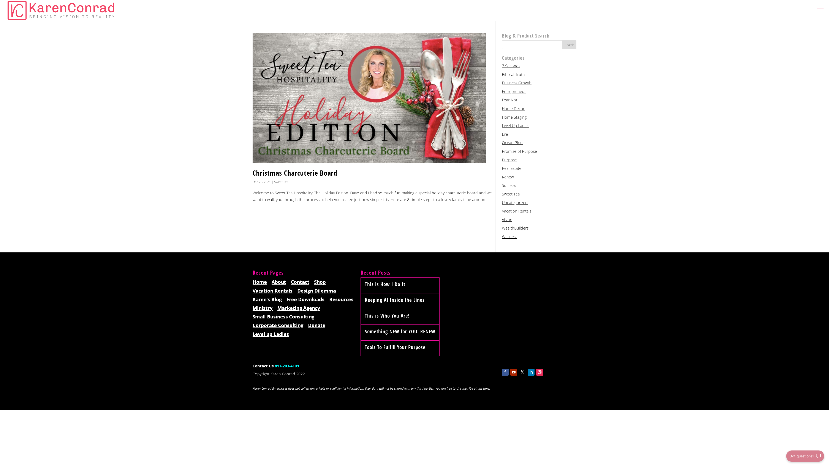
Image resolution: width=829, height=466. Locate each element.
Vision (507, 219)
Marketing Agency (298, 308)
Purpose (509, 159)
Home (260, 282)
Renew (508, 176)
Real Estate (511, 168)
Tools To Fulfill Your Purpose (395, 347)
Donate (316, 325)
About (279, 282)
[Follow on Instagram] (539, 372)
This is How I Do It (385, 284)
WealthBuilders (515, 228)
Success (509, 185)
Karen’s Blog (267, 299)
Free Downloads (305, 299)
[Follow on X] (522, 372)
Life (505, 134)
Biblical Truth (513, 74)
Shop (320, 282)
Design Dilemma (316, 291)
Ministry (263, 308)
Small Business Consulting (283, 317)
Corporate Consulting (278, 325)
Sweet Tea (281, 182)
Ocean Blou (512, 142)
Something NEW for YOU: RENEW (400, 331)
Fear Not (509, 99)
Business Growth (517, 82)
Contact (300, 282)
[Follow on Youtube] (513, 372)
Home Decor (513, 108)
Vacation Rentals (516, 211)
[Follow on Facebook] (505, 372)
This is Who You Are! (387, 315)
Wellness (509, 236)
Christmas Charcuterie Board (295, 173)
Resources (341, 299)
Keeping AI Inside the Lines (395, 299)
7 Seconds (511, 65)
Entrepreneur (514, 91)
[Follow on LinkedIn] (531, 372)
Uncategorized (515, 202)
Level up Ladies (271, 334)
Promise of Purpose (519, 151)
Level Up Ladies (515, 125)
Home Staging (514, 117)
